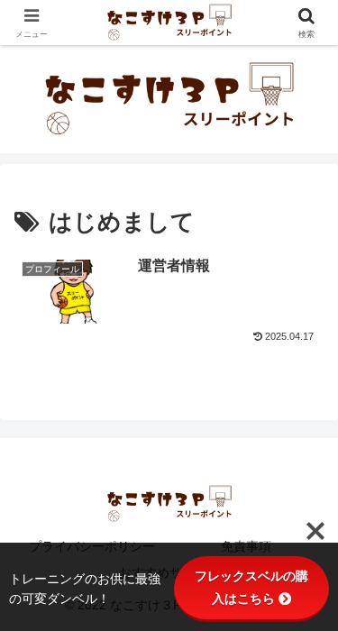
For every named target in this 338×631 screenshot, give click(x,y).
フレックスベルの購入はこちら (251, 587)
